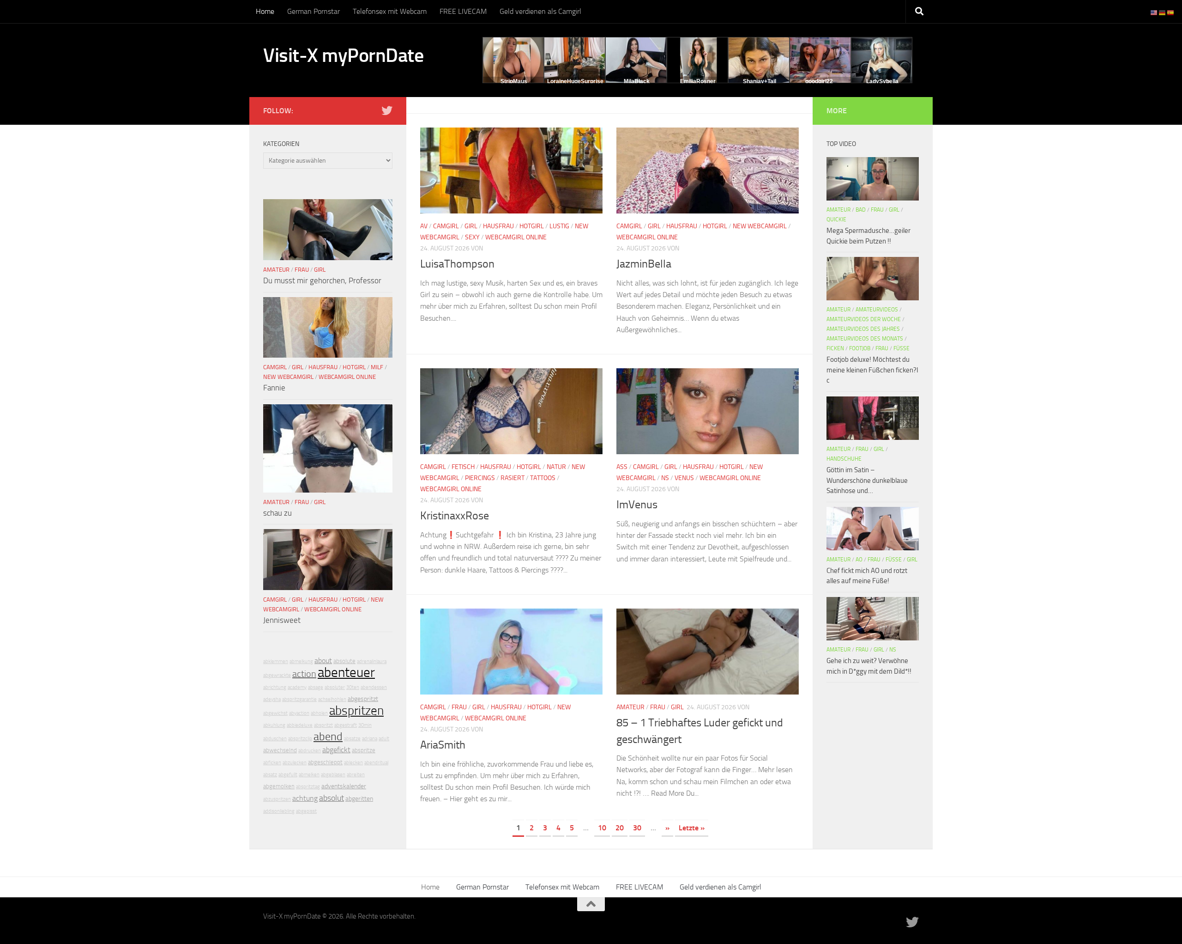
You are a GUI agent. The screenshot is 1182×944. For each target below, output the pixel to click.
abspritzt (323, 725)
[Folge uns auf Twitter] (386, 110)
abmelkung (301, 661)
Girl (470, 226)
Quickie (836, 219)
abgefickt (336, 749)
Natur (556, 467)
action (304, 673)
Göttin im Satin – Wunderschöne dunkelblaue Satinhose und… (867, 480)
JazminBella (643, 263)
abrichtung (274, 687)
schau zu (277, 513)
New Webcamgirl (760, 226)
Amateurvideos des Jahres (863, 329)
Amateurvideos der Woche (863, 319)
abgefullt (287, 775)
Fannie (274, 387)
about (323, 660)
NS (665, 478)
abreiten (356, 775)
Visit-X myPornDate (343, 55)
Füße (901, 348)
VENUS (684, 478)
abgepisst (306, 811)
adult (384, 739)
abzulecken (295, 763)
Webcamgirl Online (516, 237)
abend (328, 736)
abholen (319, 713)
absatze (352, 739)
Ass (621, 467)
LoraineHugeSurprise (575, 81)
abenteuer (346, 672)
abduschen (275, 739)
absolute (344, 661)
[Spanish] (1171, 12)
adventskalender (343, 786)
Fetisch (463, 467)
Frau (459, 707)
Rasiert (513, 478)
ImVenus (636, 504)
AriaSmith (442, 744)
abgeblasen (333, 775)
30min (365, 725)
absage (315, 687)
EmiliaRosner (698, 81)
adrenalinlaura (371, 661)
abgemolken (279, 786)
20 (619, 827)
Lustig (559, 226)
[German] (1162, 12)
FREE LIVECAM (463, 11)
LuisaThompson (457, 263)
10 (602, 827)
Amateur (630, 707)
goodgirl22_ (820, 81)
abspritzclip (300, 739)
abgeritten (359, 799)
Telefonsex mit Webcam (390, 11)
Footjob (859, 348)
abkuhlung (274, 725)
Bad (861, 210)
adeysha (272, 699)
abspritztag (308, 787)
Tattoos (542, 478)
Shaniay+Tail (759, 81)
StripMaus (514, 81)
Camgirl (446, 226)
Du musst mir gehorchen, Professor (322, 280)
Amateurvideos (877, 309)
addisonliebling (279, 811)
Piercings (480, 478)
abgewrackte (277, 675)
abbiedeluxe (300, 725)
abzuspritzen (277, 799)
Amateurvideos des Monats (864, 338)
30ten (352, 687)
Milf (377, 367)
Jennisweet (282, 620)
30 (637, 827)
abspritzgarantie (299, 699)
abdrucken (309, 751)
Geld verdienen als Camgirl (540, 11)
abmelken (309, 775)
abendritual (376, 763)
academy (297, 687)
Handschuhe (844, 459)
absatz (270, 775)
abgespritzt (363, 699)
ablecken (353, 763)
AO (859, 559)
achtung (305, 798)
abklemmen (275, 661)
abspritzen (356, 710)
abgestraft (345, 725)
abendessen (374, 687)
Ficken (835, 348)
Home (265, 11)
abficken (272, 763)
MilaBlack (637, 81)
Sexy (472, 237)
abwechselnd (280, 750)
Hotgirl (531, 226)
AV (424, 226)
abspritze (363, 750)
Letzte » (692, 827)
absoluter (335, 687)
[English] (1154, 12)
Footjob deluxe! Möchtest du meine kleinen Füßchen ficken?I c (872, 369)
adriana (369, 739)
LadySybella (882, 81)
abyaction (299, 713)
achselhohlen (332, 699)
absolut (331, 798)
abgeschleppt (325, 762)
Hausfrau (498, 226)
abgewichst (275, 713)
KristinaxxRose (454, 515)
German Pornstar (313, 11)
